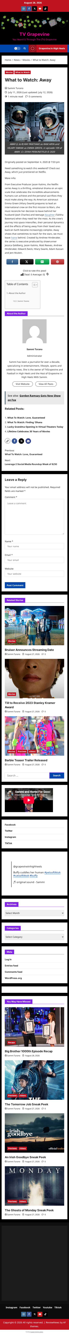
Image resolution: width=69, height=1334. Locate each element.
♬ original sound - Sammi (29, 882)
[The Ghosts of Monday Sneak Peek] (34, 1186)
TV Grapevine (34, 34)
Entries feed (11, 965)
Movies (9, 72)
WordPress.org (13, 978)
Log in (8, 959)
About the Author (17, 293)
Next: (31, 462)
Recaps (11, 1042)
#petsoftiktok (52, 872)
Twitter (9, 830)
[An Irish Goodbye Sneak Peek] (34, 1133)
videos (32, 751)
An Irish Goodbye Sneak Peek (25, 1157)
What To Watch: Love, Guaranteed (26, 417)
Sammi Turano (15, 88)
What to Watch (22, 72)
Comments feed (13, 971)
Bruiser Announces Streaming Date (29, 649)
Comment (11, 497)
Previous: (23, 452)
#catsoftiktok (21, 875)
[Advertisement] (34, 1263)
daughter (50, 214)
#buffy (34, 875)
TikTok (8, 843)
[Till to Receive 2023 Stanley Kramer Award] (34, 678)
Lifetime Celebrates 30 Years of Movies (28, 431)
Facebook (10, 824)
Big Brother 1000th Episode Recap (28, 1051)
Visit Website (23, 383)
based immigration (36, 1332)
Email (9, 554)
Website (9, 568)
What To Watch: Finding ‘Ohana (24, 422)
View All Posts (46, 383)
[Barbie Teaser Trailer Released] (34, 736)
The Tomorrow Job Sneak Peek (26, 1104)
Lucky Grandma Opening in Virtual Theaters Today (35, 426)
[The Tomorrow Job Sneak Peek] (34, 1080)
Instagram (10, 837)
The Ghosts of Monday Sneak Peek (29, 1210)
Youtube (47, 1307)
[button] (25, 48)
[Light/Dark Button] (17, 48)
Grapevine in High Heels (52, 48)
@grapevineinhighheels (27, 866)
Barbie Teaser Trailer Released (26, 760)
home (14, 237)
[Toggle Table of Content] (33, 284)
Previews (22, 751)
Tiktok (58, 1307)
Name (9, 541)
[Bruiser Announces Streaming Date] (34, 625)
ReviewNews (52, 1322)
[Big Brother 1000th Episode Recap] (34, 1027)
